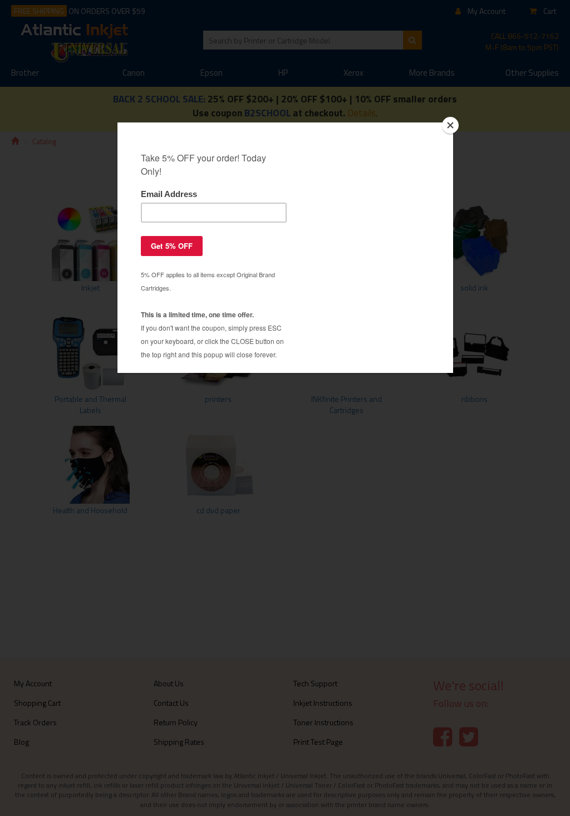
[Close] (450, 125)
